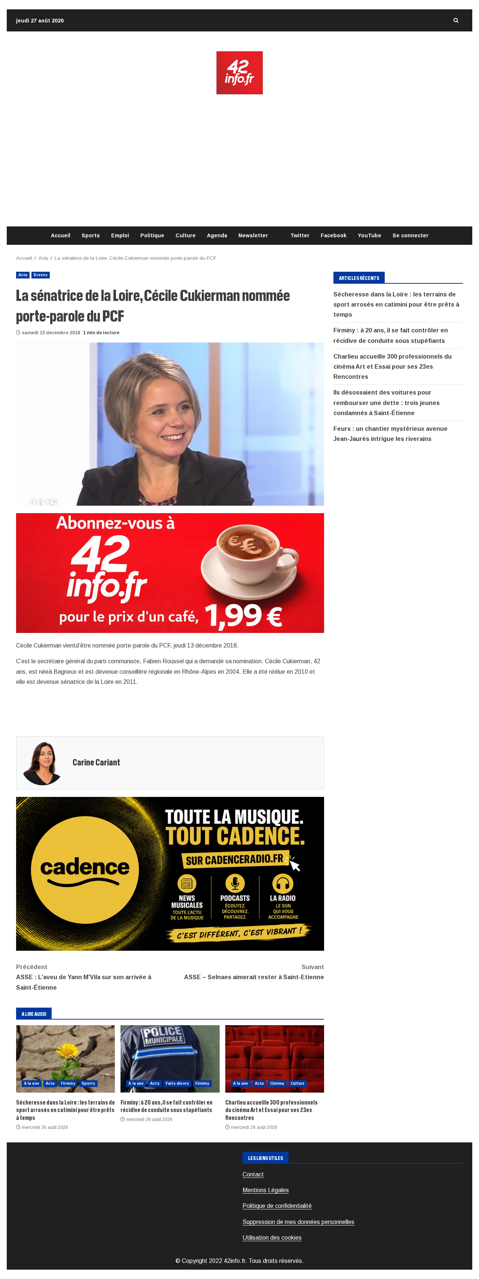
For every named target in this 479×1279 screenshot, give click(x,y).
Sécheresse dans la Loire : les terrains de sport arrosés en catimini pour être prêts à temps (65, 1059)
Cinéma (277, 1083)
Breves (41, 275)
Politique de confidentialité (277, 1206)
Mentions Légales (265, 1190)
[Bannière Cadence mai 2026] (170, 873)
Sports (91, 235)
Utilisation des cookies (272, 1237)
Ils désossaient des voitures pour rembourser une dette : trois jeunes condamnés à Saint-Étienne (386, 402)
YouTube (369, 235)
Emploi (120, 235)
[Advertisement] (239, 161)
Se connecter (410, 235)
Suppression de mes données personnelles (298, 1222)
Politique (152, 235)
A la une (31, 1083)
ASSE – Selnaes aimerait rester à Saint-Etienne (254, 972)
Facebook (334, 235)
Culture (186, 235)
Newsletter (253, 235)
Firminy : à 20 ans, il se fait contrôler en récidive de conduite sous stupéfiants (169, 1059)
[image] (170, 572)
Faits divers (177, 1083)
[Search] (455, 20)
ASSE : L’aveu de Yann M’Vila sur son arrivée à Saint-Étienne (83, 977)
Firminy (68, 1083)
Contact (253, 1174)
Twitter (299, 235)
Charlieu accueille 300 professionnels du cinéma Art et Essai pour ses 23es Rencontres (274, 1059)
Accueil (60, 235)
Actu (22, 275)
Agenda (217, 235)
